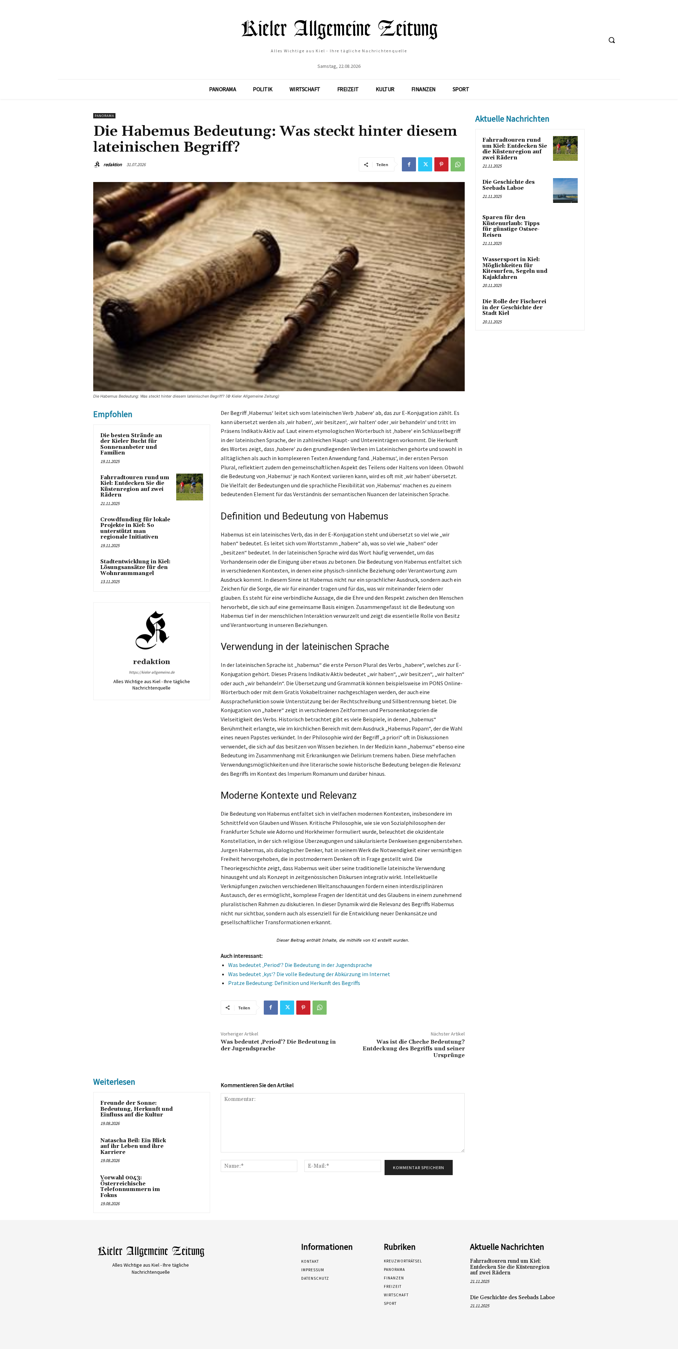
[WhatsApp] (458, 164)
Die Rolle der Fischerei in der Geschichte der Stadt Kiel (514, 307)
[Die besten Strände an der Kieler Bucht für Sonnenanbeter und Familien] (189, 445)
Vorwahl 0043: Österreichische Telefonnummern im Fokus (130, 1186)
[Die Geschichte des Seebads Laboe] (565, 190)
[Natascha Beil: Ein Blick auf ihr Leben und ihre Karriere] (189, 1150)
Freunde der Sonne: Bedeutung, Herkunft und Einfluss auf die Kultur (136, 1109)
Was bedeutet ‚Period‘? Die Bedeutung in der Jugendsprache (300, 964)
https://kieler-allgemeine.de (151, 672)
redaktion (112, 165)
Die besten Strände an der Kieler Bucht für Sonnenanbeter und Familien (131, 444)
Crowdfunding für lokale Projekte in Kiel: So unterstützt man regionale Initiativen (135, 528)
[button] (611, 39)
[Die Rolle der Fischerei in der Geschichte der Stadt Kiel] (565, 310)
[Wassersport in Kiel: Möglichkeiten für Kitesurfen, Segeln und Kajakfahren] (565, 268)
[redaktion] (97, 164)
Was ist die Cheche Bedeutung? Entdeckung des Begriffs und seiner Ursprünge (414, 1048)
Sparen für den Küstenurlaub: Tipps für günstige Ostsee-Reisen (511, 226)
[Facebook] (409, 164)
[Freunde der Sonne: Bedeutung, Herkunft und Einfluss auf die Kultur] (189, 1112)
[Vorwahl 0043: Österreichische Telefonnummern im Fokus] (189, 1187)
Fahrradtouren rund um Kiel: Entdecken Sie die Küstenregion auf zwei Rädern (134, 486)
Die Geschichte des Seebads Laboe (508, 185)
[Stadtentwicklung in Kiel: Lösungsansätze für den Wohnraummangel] (189, 571)
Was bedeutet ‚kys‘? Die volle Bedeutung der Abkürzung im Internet (309, 974)
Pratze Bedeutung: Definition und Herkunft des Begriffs (294, 982)
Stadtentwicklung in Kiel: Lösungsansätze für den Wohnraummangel (135, 567)
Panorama (104, 115)
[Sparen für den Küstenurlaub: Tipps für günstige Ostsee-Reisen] (565, 225)
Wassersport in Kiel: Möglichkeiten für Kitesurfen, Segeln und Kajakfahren (514, 268)
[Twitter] (425, 164)
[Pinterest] (441, 164)
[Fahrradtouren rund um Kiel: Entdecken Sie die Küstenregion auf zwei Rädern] (189, 487)
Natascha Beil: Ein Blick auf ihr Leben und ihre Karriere (133, 1146)
